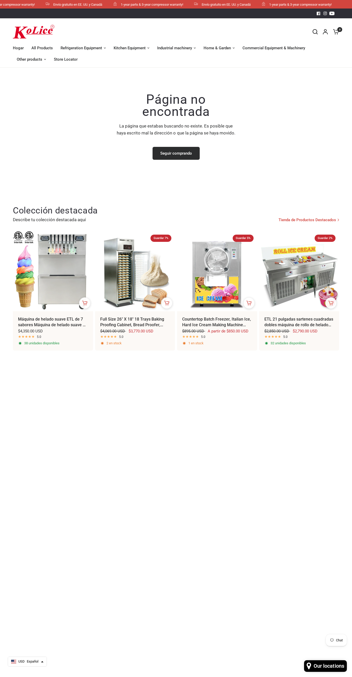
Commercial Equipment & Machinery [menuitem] (273, 48)
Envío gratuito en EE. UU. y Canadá (70, 4)
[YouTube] (332, 13)
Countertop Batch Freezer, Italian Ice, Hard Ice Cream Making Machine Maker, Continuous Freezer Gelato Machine (216, 322)
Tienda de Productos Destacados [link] (307, 220)
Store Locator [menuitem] (66, 59)
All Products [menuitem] (42, 48)
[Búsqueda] (315, 31)
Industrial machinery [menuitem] (174, 48)
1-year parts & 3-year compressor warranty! (145, 4)
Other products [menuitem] (29, 59)
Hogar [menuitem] (18, 48)
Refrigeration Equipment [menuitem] (81, 48)
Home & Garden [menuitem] (217, 48)
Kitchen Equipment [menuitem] (130, 48)
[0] (334, 31)
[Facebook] (318, 13)
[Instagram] (325, 13)
